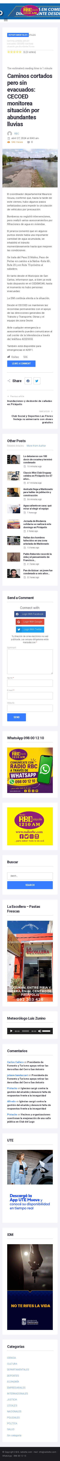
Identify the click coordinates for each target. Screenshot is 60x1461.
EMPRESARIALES (16, 1387)
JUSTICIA (12, 1399)
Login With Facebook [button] (32, 614)
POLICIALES (13, 1417)
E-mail (10, 690)
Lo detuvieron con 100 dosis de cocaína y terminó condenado (37, 459)
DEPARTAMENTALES (18, 35)
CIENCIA (11, 1358)
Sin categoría (14, 1435)
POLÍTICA (12, 1423)
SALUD (10, 1429)
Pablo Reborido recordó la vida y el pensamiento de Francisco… (37, 557)
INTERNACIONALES (17, 1393)
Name (10, 678)
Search (30, 885)
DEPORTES (13, 1375)
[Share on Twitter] (36, 380)
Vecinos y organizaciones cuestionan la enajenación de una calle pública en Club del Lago (29, 1118)
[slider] (46, 1031)
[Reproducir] (11, 1031)
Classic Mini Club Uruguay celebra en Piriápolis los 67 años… (37, 475)
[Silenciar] (39, 1031)
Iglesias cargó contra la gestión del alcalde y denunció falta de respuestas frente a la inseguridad (29, 1092)
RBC (16, 133)
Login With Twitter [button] (32, 629)
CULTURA (12, 1363)
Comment (11, 648)
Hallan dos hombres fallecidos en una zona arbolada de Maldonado (36, 540)
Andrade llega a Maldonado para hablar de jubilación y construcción (38, 492)
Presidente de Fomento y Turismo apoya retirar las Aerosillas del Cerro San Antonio (27, 1066)
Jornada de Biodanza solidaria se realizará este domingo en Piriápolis (37, 524)
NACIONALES (14, 1411)
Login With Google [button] (32, 621)
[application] (30, 1031)
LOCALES (12, 1405)
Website (10, 703)
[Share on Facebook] (28, 380)
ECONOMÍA (13, 1381)
